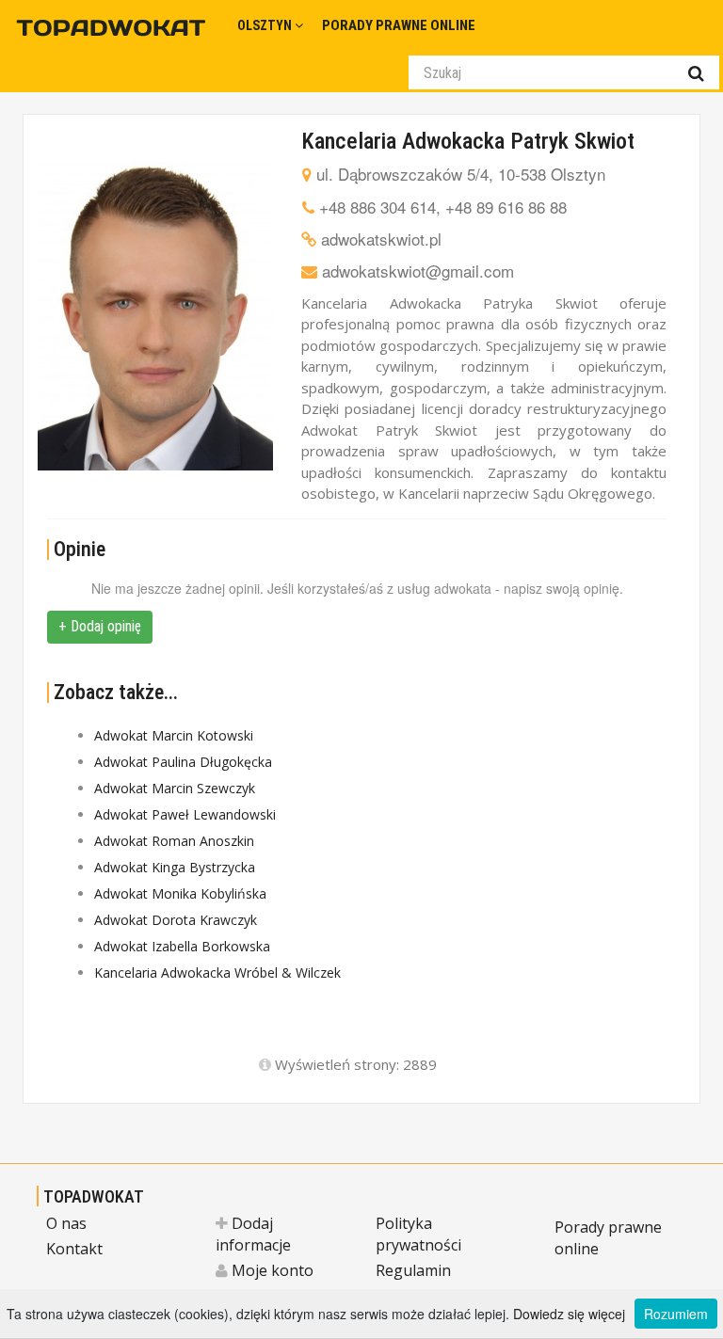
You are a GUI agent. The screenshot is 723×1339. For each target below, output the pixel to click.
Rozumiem (676, 1313)
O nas (66, 1223)
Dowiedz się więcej (569, 1313)
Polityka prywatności (418, 1234)
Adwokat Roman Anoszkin (174, 841)
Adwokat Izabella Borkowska (182, 946)
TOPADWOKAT (93, 1196)
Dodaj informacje (253, 1234)
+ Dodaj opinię (99, 626)
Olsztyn (266, 25)
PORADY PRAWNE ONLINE (398, 25)
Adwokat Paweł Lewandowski (185, 814)
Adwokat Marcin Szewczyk (174, 788)
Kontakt (74, 1248)
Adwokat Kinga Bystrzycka (174, 867)
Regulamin (413, 1270)
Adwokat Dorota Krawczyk (175, 920)
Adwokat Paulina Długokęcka (183, 762)
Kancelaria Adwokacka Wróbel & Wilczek (217, 972)
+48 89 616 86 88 (506, 206)
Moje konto (270, 1270)
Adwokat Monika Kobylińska (180, 893)
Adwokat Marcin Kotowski (173, 735)
